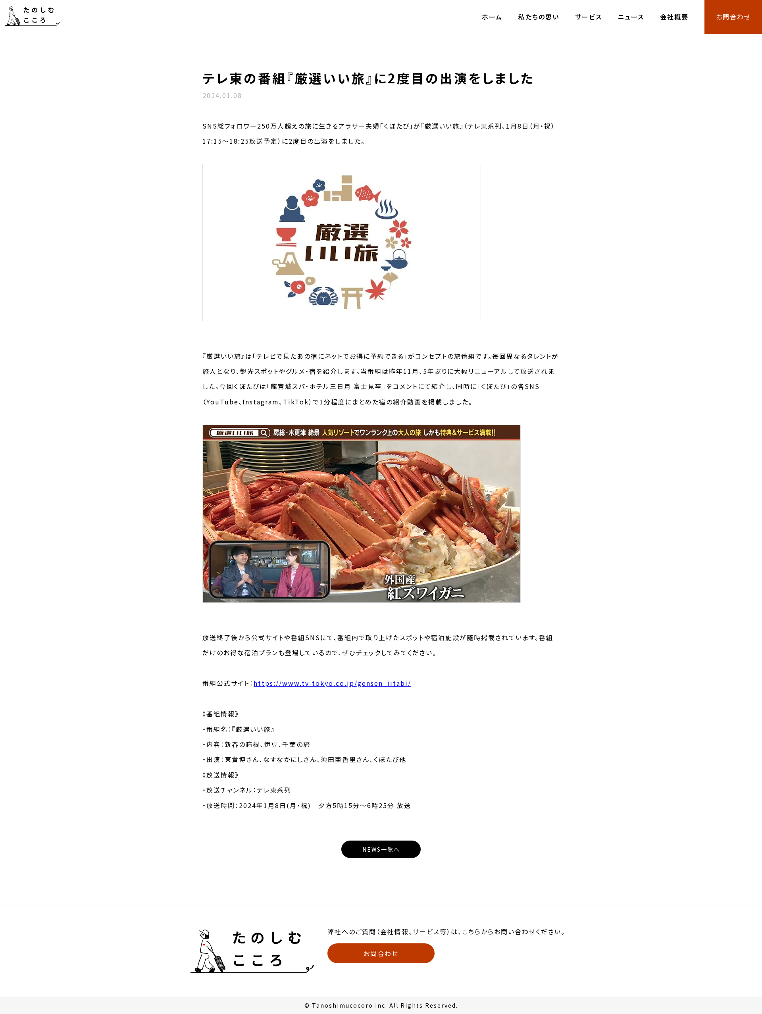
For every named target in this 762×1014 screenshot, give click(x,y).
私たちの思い (538, 16)
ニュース (631, 16)
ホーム (492, 16)
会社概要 (674, 16)
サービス (588, 16)
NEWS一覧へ (381, 849)
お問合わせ (733, 16)
